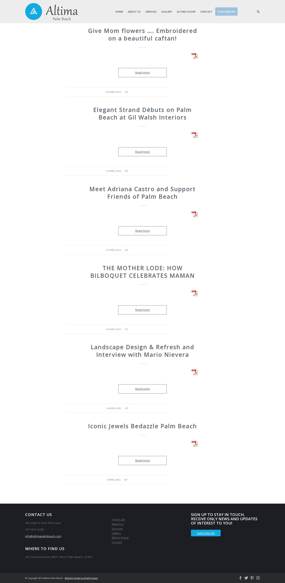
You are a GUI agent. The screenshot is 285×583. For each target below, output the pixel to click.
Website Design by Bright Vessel (81, 578)
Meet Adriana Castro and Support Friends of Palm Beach (142, 192)
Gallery (116, 533)
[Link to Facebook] (239, 578)
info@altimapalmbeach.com (43, 536)
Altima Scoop (120, 537)
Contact (117, 542)
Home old (118, 519)
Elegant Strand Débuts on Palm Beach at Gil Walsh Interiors (142, 113)
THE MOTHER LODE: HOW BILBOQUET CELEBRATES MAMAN (142, 271)
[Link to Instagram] (257, 578)
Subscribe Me (206, 533)
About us (118, 524)
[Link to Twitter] (245, 578)
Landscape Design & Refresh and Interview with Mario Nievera (142, 351)
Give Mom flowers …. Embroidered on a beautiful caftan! (142, 34)
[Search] (258, 11)
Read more (142, 72)
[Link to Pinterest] (251, 578)
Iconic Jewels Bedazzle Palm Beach (142, 426)
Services (117, 529)
